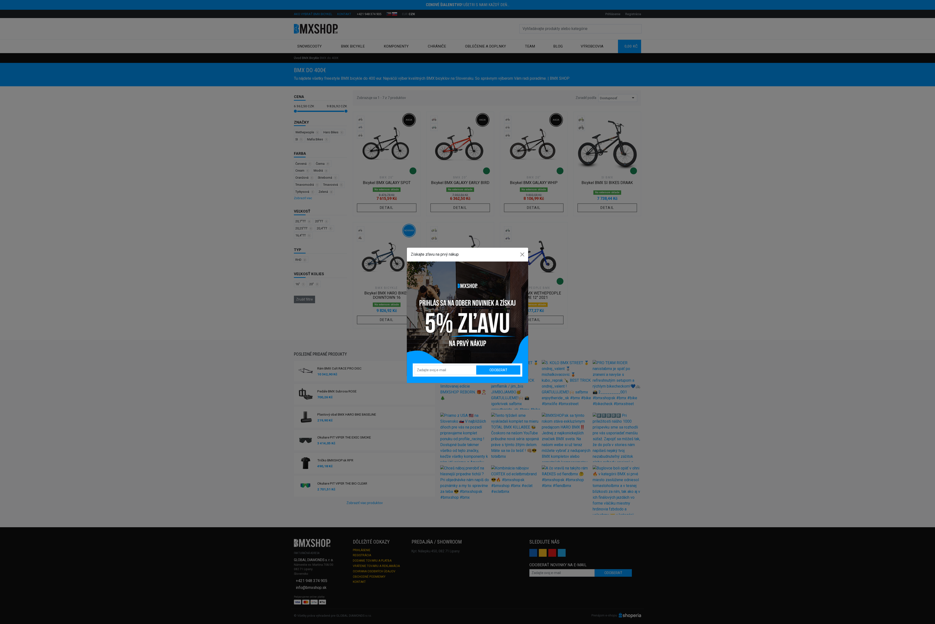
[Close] (522, 254)
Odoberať (498, 370)
